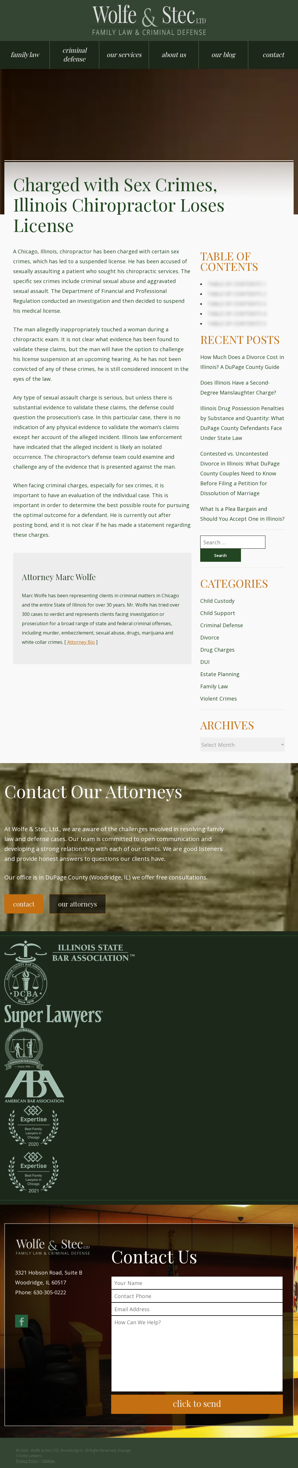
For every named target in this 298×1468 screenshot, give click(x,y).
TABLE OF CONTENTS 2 (236, 293)
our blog (223, 54)
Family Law (214, 686)
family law (24, 54)
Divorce (209, 637)
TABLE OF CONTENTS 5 (236, 323)
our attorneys (77, 904)
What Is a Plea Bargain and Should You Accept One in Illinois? (242, 513)
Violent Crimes (218, 698)
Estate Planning (220, 674)
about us (174, 54)
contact (273, 54)
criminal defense (74, 54)
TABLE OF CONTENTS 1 (236, 283)
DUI (205, 661)
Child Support (217, 612)
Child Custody (217, 600)
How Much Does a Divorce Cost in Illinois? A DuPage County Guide (242, 361)
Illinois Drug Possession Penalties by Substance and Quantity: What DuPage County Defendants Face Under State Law (242, 423)
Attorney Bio (81, 642)
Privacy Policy (27, 1460)
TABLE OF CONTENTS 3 (236, 303)
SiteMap (48, 1460)
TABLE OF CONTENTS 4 (236, 313)
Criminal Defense (221, 625)
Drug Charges (217, 649)
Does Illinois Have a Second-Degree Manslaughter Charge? (238, 387)
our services (124, 54)
